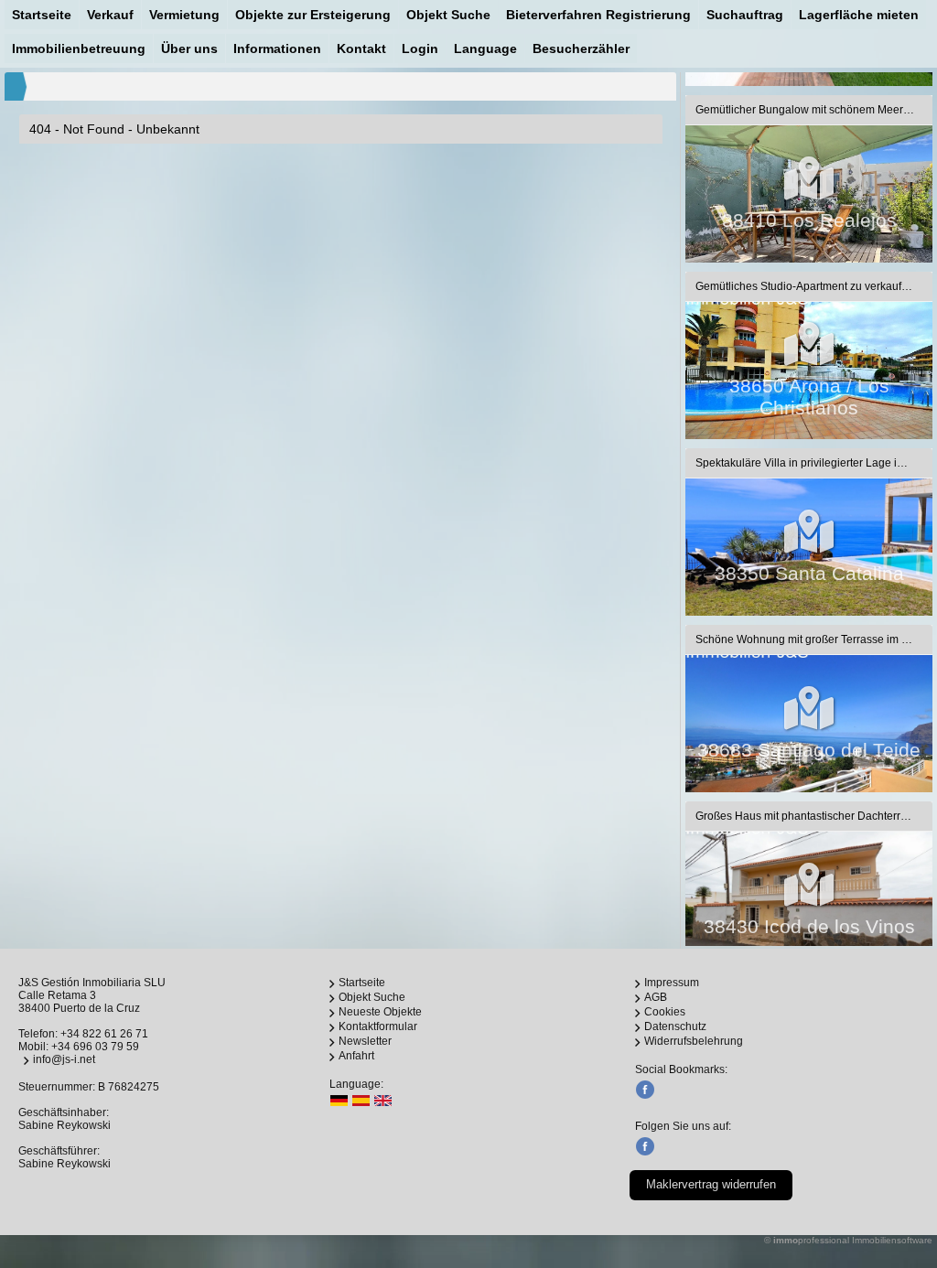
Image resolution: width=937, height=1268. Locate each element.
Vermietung (184, 14)
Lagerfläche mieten (859, 14)
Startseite (41, 14)
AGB (655, 997)
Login (420, 48)
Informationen (277, 48)
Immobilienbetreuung (78, 48)
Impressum (671, 982)
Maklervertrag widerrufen (711, 1184)
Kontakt (361, 48)
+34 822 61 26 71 (104, 1033)
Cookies (664, 1011)
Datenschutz (675, 1026)
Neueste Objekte (380, 1011)
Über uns (189, 48)
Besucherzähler (581, 48)
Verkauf (110, 14)
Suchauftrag (744, 14)
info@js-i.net (64, 1059)
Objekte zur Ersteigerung (313, 14)
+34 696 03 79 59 (95, 1046)
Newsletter (365, 1041)
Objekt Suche (448, 14)
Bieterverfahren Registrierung (598, 14)
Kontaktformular (378, 1026)
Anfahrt (356, 1055)
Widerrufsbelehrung (693, 1041)
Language (485, 48)
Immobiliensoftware (892, 1240)
